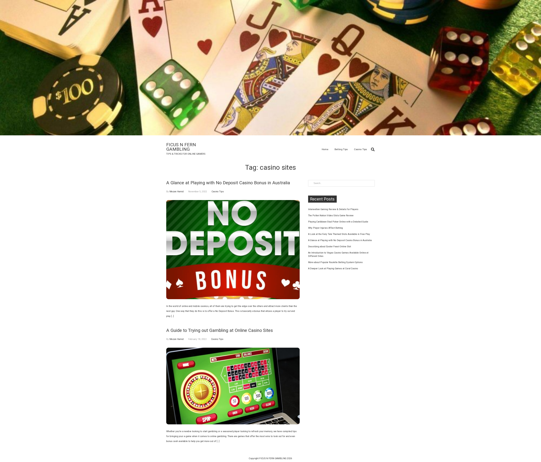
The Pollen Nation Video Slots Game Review (331, 215)
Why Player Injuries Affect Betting (325, 228)
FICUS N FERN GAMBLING (181, 147)
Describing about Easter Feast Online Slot (329, 246)
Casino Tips (360, 149)
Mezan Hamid (176, 191)
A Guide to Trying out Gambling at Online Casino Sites (219, 330)
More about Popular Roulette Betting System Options (335, 262)
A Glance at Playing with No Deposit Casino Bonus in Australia (228, 182)
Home (325, 149)
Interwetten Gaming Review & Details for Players (333, 209)
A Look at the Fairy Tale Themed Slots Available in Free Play (339, 234)
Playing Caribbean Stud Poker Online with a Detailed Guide (338, 221)
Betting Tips (341, 149)
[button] (373, 149)
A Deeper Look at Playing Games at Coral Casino (333, 268)
